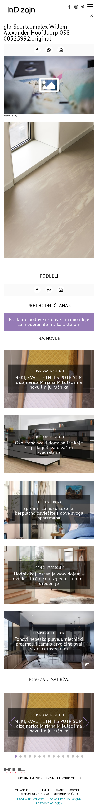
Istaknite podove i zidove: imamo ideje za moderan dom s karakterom (49, 321)
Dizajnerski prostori (49, 633)
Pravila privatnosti (30, 799)
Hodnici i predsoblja (49, 568)
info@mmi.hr (74, 790)
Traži (90, 16)
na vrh (89, 769)
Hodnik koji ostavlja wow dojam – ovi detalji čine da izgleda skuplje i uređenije (49, 578)
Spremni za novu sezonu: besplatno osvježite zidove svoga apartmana (49, 513)
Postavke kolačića (49, 803)
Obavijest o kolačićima (66, 799)
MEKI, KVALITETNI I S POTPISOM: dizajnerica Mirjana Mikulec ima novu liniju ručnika (49, 382)
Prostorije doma (49, 502)
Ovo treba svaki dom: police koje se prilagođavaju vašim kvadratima (49, 447)
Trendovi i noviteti (49, 371)
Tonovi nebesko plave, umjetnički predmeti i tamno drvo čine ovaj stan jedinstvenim (49, 644)
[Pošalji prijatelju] (60, 49)
